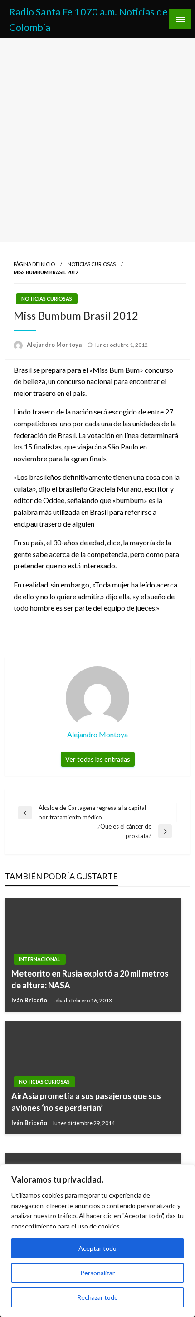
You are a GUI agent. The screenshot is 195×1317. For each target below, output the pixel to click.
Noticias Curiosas (92, 264)
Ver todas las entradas (97, 759)
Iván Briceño (30, 1000)
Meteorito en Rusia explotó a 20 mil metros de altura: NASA (90, 979)
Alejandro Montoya (55, 344)
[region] (97, 1240)
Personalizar (97, 1273)
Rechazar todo (97, 1297)
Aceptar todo (97, 1248)
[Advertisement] (97, 139)
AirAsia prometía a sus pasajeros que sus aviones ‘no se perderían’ (86, 1101)
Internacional (39, 959)
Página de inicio (34, 264)
